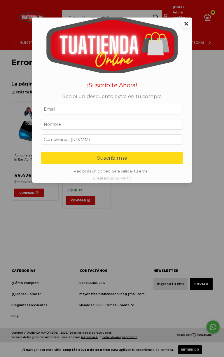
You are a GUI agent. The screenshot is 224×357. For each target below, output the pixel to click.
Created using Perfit (112, 178)
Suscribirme (112, 158)
